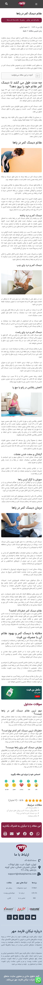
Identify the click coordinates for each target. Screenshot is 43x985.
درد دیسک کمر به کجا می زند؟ (26, 813)
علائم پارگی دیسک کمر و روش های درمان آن (22, 810)
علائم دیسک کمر (31, 808)
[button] (36, 4)
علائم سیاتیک (32, 816)
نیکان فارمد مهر (35, 20)
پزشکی (28, 20)
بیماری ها (22, 20)
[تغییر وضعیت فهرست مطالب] (36, 76)
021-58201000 (30, 860)
